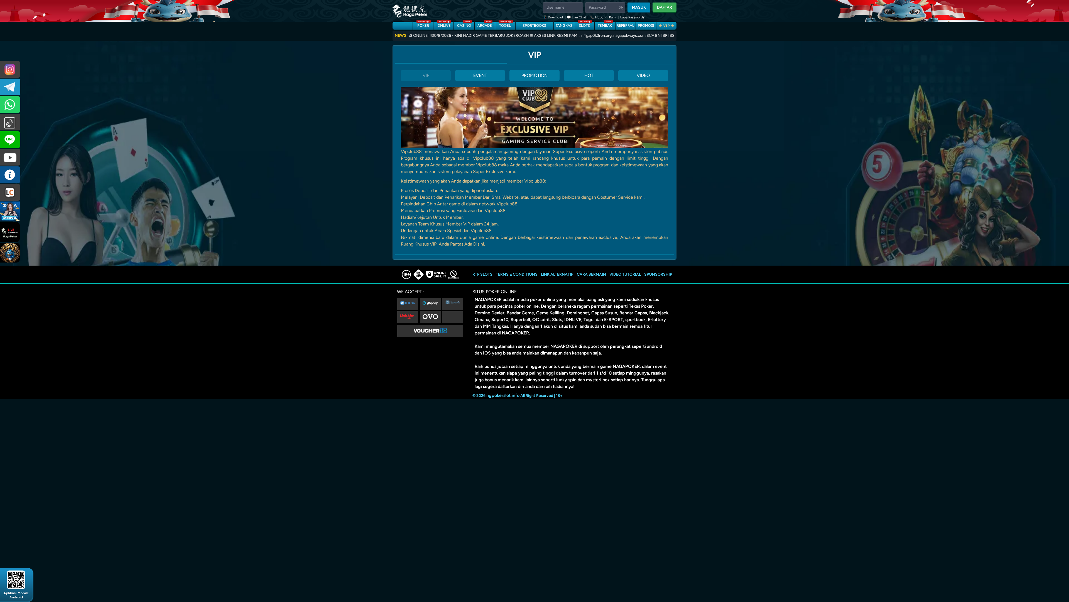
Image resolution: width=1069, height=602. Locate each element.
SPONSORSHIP (658, 274)
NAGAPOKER (488, 299)
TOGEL (505, 25)
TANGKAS (564, 25)
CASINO (464, 25)
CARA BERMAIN (591, 274)
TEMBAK (605, 25)
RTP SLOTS (482, 274)
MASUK (639, 7)
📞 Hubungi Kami (603, 17)
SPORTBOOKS (534, 25)
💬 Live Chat (576, 17)
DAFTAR (664, 7)
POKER (423, 25)
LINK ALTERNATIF (557, 274)
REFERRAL (625, 25)
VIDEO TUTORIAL (625, 274)
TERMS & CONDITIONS (517, 274)
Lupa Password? (632, 17)
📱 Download (553, 17)
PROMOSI (646, 25)
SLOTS (584, 25)
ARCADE (484, 25)
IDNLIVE (444, 25)
